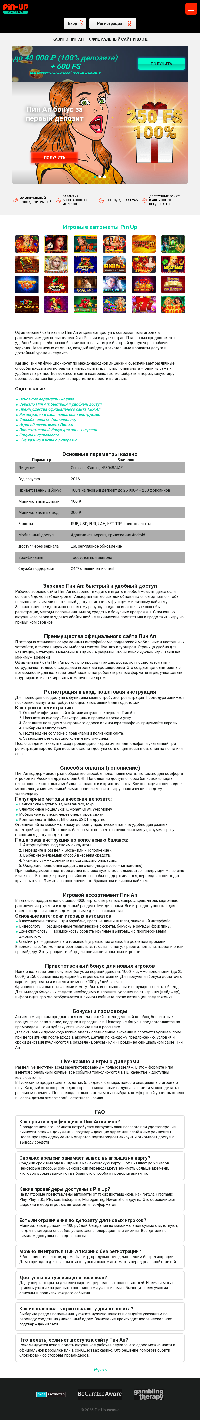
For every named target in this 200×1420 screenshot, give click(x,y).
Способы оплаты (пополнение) (47, 419)
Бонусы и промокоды (39, 435)
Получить (54, 157)
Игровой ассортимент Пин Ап (46, 424)
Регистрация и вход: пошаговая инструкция (59, 414)
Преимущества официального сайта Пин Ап (59, 409)
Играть (100, 1369)
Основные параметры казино (46, 399)
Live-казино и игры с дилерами (47, 440)
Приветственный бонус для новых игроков (58, 429)
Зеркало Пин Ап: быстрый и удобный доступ (60, 404)
